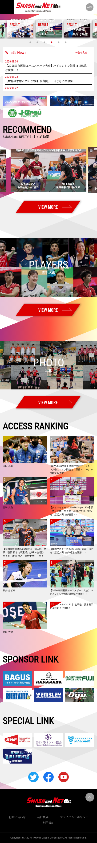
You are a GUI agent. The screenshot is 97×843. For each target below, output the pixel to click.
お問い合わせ (17, 817)
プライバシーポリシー (74, 817)
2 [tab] (38, 42)
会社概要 (42, 817)
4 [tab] (52, 42)
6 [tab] (66, 42)
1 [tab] (30, 42)
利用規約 (48, 822)
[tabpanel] (48, 29)
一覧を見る (81, 52)
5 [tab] (59, 42)
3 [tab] (45, 42)
